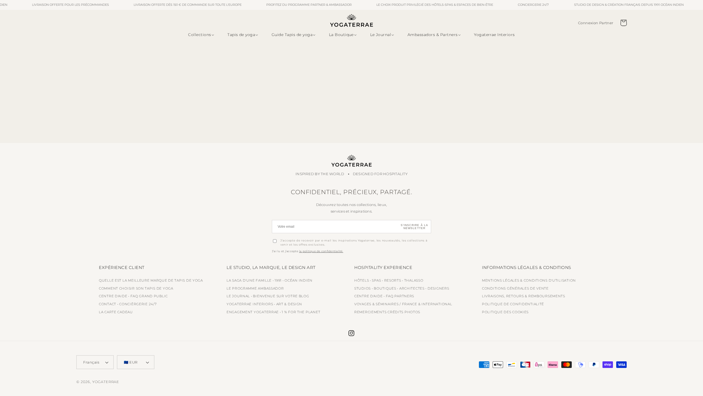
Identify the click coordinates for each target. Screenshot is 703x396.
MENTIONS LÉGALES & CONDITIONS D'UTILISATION (529, 280)
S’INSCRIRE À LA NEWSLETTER (414, 227)
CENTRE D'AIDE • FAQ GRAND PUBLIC (133, 296)
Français (91, 362)
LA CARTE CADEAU (116, 312)
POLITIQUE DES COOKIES (505, 312)
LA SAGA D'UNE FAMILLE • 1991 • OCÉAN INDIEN (270, 280)
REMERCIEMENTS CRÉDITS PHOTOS (387, 312)
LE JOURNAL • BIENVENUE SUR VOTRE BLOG (268, 296)
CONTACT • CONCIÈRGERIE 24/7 (128, 304)
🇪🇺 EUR (131, 362)
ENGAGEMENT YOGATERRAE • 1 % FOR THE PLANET (273, 312)
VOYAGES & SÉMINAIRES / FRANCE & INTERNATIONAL (403, 304)
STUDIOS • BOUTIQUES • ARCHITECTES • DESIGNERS (401, 288)
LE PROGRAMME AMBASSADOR (255, 288)
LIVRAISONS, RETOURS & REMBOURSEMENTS (523, 296)
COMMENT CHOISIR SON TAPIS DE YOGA (136, 288)
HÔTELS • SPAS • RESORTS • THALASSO (388, 280)
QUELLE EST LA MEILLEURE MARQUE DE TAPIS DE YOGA (151, 280)
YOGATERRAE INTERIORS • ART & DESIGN (264, 304)
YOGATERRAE (105, 382)
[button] (200, 35)
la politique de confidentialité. (321, 251)
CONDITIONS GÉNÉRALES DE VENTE (515, 288)
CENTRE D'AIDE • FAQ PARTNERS (384, 296)
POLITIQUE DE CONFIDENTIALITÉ (513, 304)
